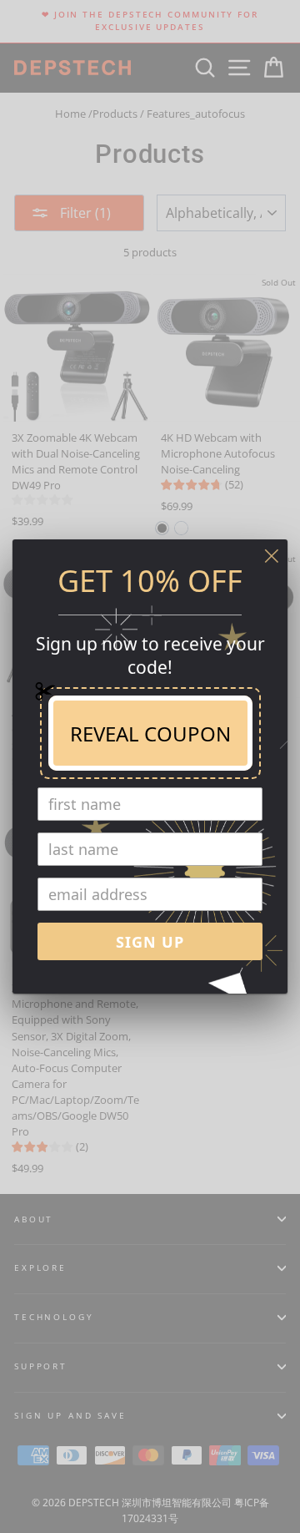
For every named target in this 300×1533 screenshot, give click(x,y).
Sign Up (150, 942)
